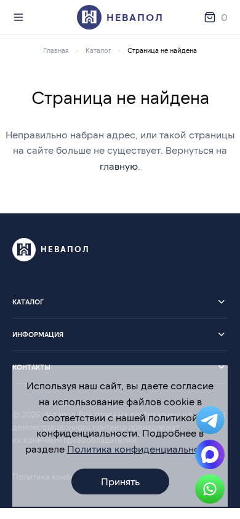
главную (119, 166)
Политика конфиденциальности (141, 448)
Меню (21, 17)
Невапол (135, 17)
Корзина (224, 17)
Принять (120, 481)
